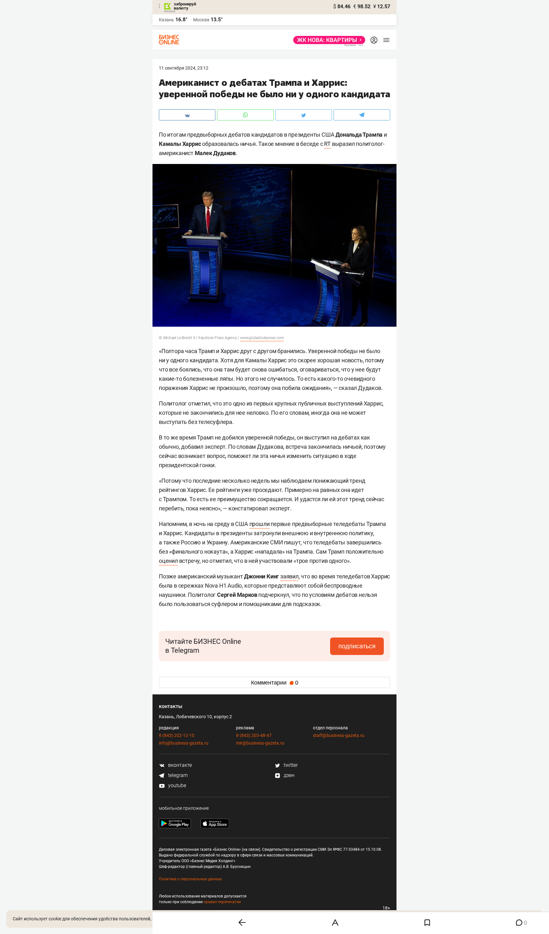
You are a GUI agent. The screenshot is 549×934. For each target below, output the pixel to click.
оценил (168, 560)
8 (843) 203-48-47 (254, 735)
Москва (201, 19)
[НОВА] (327, 40)
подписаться (357, 646)
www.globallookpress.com (262, 338)
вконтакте (179, 765)
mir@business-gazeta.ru (260, 743)
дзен (288, 775)
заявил (289, 576)
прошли (259, 524)
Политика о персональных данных (190, 879)
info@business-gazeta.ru (183, 743)
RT (327, 143)
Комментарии (274, 682)
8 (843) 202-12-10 (176, 735)
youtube (176, 785)
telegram (177, 775)
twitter (290, 765)
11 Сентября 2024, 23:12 (183, 68)
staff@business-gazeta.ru (338, 735)
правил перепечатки (222, 902)
